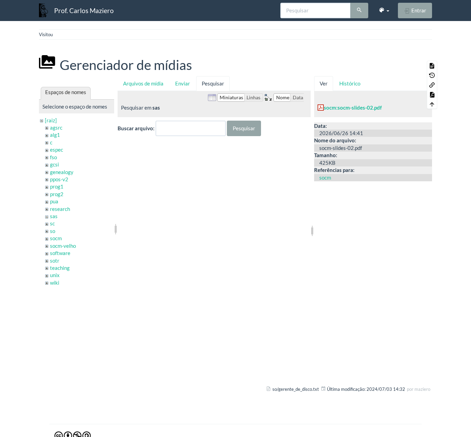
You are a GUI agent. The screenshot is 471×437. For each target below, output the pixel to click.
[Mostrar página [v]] (432, 65)
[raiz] (51, 120)
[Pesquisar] (359, 11)
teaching (60, 268)
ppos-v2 (59, 179)
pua (54, 201)
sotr (54, 260)
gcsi (54, 164)
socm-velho (63, 246)
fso (53, 157)
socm (56, 238)
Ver (324, 83)
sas (54, 216)
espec (56, 149)
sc (52, 223)
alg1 (55, 135)
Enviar (182, 83)
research (60, 209)
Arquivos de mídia (143, 83)
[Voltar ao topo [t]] (432, 104)
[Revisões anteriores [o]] (432, 75)
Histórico (349, 83)
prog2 (56, 194)
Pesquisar (213, 83)
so (52, 231)
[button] (383, 10)
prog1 (56, 186)
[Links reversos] (432, 84)
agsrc (56, 127)
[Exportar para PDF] (432, 94)
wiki (54, 283)
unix (55, 275)
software (60, 253)
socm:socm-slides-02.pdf (353, 107)
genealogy (61, 172)
